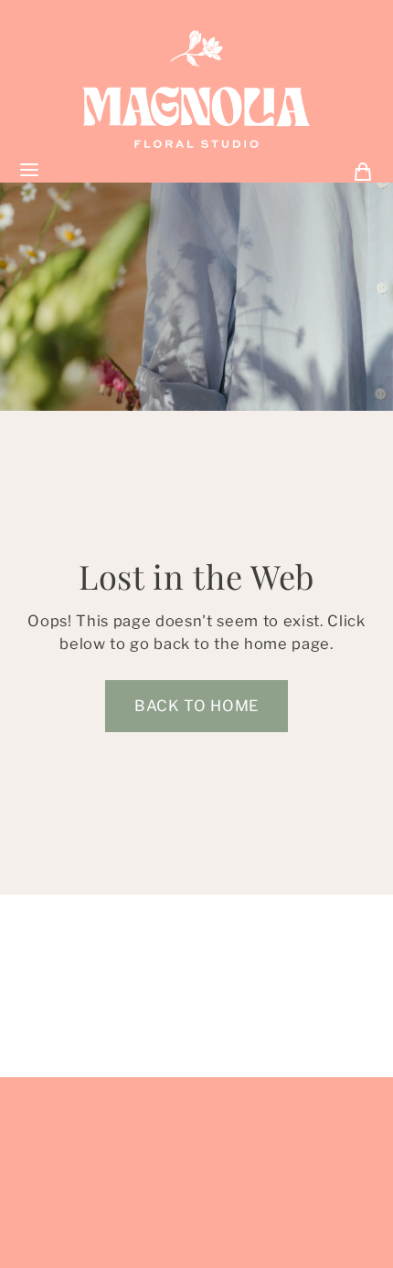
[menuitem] (363, 170)
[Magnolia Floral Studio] (196, 89)
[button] (196, 706)
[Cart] (363, 170)
